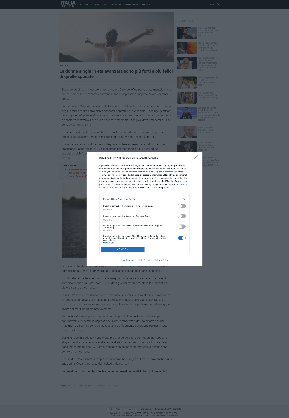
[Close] (196, 158)
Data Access (144, 260)
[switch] (182, 206)
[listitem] (144, 199)
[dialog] (144, 209)
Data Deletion (127, 260)
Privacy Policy (161, 260)
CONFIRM (122, 249)
